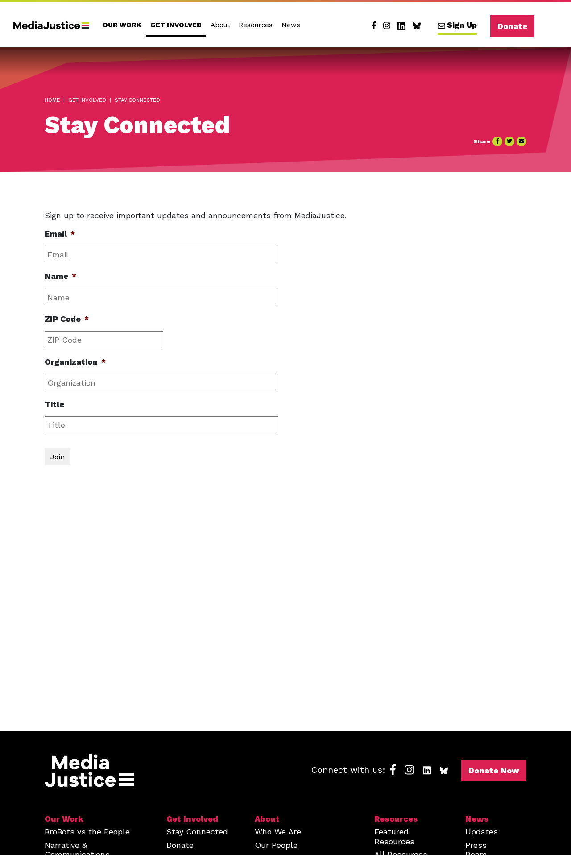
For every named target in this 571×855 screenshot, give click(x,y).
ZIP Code (67, 319)
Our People (276, 845)
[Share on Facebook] (497, 141)
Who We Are (278, 831)
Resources (256, 25)
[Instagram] (387, 25)
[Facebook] (374, 25)
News (290, 25)
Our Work (122, 25)
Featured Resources (394, 836)
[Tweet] (509, 141)
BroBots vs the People (87, 831)
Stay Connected (197, 831)
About (220, 25)
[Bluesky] (416, 25)
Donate (512, 26)
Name (60, 276)
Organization (75, 361)
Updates (481, 831)
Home (52, 100)
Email (60, 233)
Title (54, 404)
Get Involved (176, 25)
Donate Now (493, 770)
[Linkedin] (401, 25)
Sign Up (462, 25)
